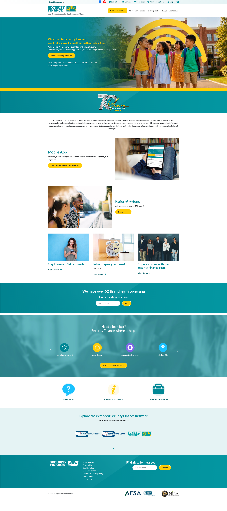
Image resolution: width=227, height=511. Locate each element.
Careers (128, 2)
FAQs (164, 11)
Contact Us (173, 11)
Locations (140, 2)
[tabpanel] (87, 434)
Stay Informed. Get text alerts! (66, 264)
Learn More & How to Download (65, 165)
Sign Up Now (53, 269)
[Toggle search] (177, 1)
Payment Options (157, 2)
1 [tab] (113, 448)
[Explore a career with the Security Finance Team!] (158, 247)
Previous (49, 350)
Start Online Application (61, 55)
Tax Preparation (154, 11)
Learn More (123, 212)
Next (178, 350)
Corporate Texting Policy (93, 473)
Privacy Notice (89, 465)
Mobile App (57, 152)
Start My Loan (116, 11)
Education (115, 2)
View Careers (144, 273)
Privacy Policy (88, 462)
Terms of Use (88, 476)
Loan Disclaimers (89, 471)
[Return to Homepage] (64, 463)
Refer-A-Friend (127, 201)
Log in (172, 2)
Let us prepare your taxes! (109, 264)
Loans (142, 11)
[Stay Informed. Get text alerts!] (68, 247)
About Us (133, 11)
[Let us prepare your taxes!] (113, 247)
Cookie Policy (88, 468)
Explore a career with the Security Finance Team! (153, 265)
